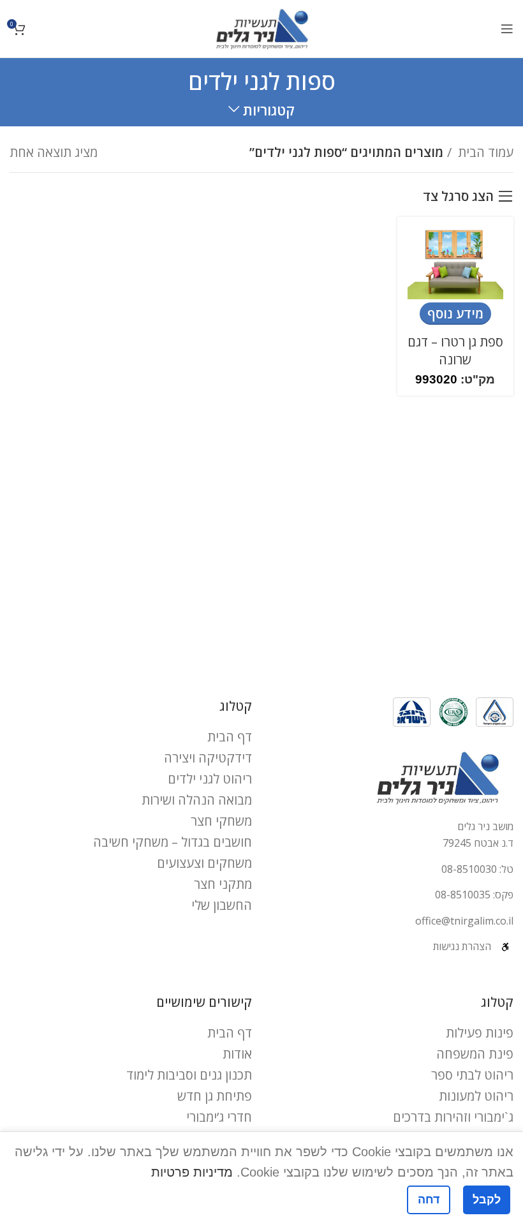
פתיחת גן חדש (214, 1095)
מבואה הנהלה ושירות (197, 799)
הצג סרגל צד (458, 196)
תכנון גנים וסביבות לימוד (189, 1074)
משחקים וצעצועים (204, 863)
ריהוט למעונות (476, 1095)
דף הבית (229, 736)
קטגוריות (269, 110)
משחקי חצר (221, 820)
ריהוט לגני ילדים (210, 778)
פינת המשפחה (474, 1053)
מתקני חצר (223, 884)
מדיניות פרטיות (192, 1172)
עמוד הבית (484, 152)
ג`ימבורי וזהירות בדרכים (453, 1117)
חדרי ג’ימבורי (219, 1117)
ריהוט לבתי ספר (472, 1074)
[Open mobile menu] (507, 28)
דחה (428, 1199)
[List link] (392, 869)
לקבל (487, 1199)
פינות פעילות (479, 1032)
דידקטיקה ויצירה (208, 757)
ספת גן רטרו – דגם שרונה (455, 350)
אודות (237, 1053)
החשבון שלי (221, 905)
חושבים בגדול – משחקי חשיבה (172, 842)
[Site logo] (262, 27)
